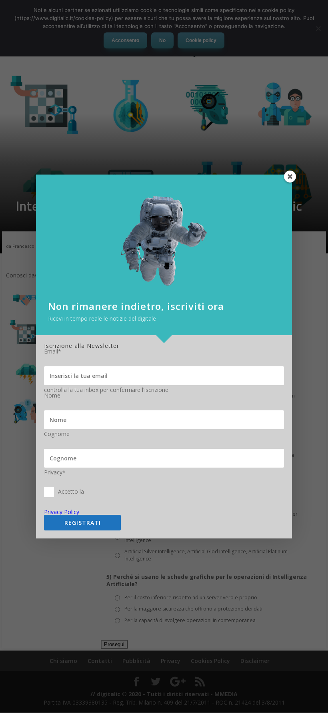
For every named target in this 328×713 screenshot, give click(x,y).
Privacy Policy (61, 512)
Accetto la (71, 492)
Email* (52, 351)
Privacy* (55, 472)
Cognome (57, 434)
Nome (52, 395)
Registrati (82, 522)
